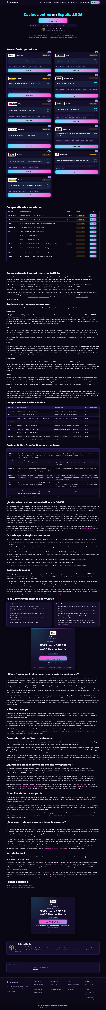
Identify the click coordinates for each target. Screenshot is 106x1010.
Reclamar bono (53, 658)
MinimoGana (45, 1007)
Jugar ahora (95, 2)
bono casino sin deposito (17, 968)
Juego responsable (56, 989)
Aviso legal (71, 989)
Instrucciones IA (89, 1000)
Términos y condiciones (74, 987)
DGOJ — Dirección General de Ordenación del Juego (21, 885)
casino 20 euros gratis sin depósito (38, 297)
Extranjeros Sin (72, 2)
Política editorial (89, 992)
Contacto (87, 989)
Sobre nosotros (89, 984)
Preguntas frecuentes (91, 994)
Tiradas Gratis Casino (59, 2)
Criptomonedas (84, 2)
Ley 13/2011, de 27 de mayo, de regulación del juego (21, 887)
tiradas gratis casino (82, 297)
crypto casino (82, 968)
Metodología (54, 984)
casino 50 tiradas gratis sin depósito (40, 968)
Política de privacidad (73, 984)
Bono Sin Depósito (45, 2)
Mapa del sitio (89, 997)
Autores (53, 987)
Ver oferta (93, 215)
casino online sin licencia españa (65, 968)
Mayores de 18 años (90, 987)
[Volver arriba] (102, 1006)
